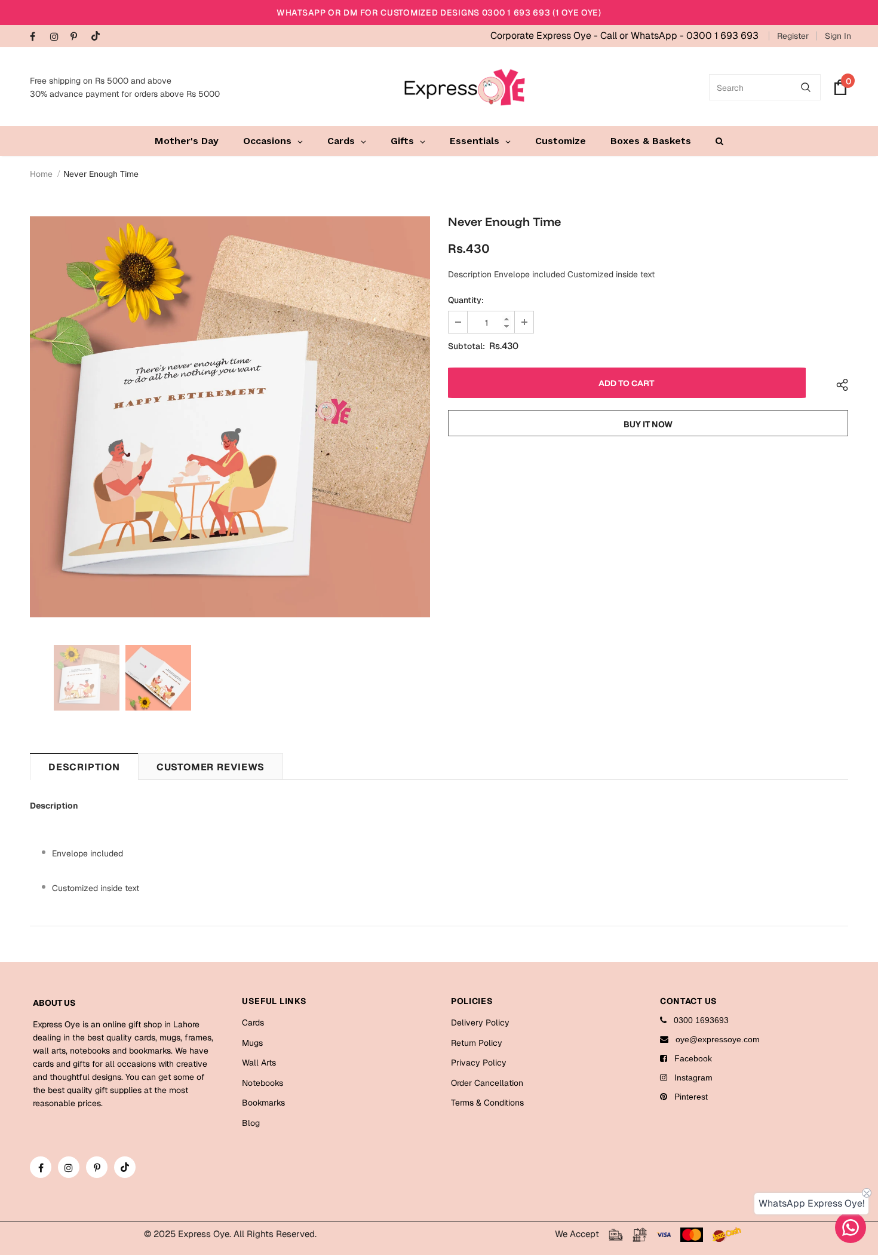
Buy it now (648, 424)
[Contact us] (850, 1227)
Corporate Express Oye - (545, 35)
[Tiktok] (98, 36)
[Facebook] (37, 37)
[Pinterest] (77, 37)
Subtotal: (466, 346)
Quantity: (466, 300)
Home (41, 174)
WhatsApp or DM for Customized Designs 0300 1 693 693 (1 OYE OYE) (439, 12)
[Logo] (464, 87)
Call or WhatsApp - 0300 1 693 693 (679, 35)
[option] (230, 416)
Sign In (838, 35)
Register (793, 35)
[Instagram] (57, 37)
